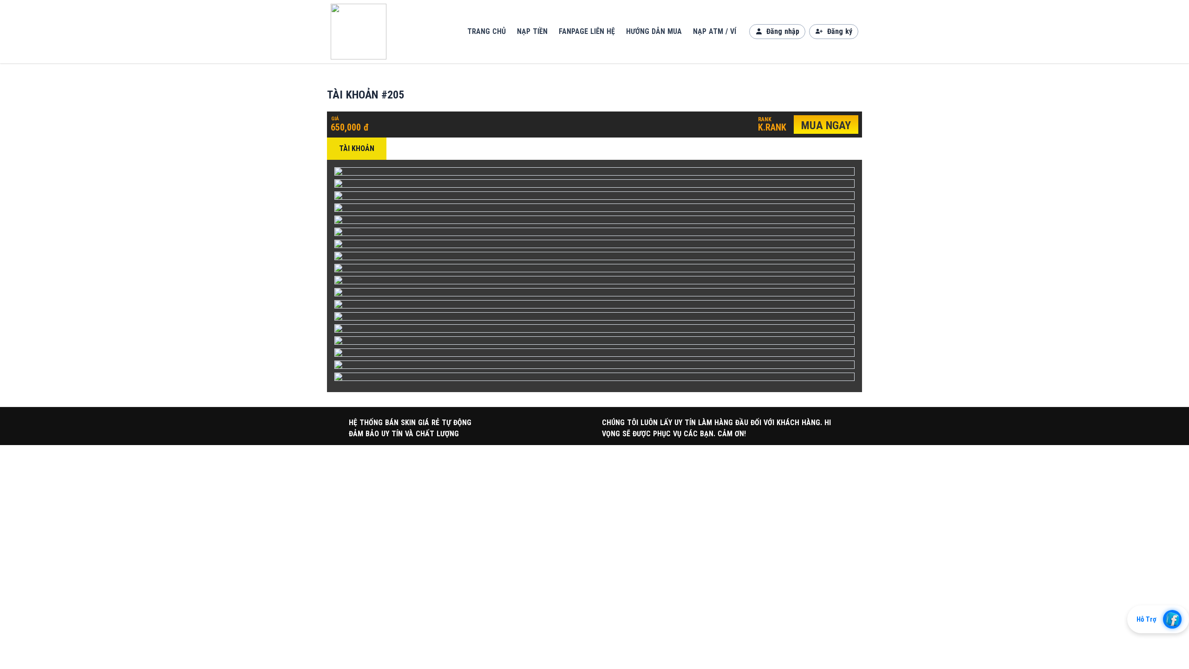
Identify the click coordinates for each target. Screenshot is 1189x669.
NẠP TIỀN (532, 31)
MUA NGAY (826, 125)
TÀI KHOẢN (356, 148)
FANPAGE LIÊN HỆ (587, 31)
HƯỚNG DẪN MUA (654, 31)
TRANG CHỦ (486, 31)
